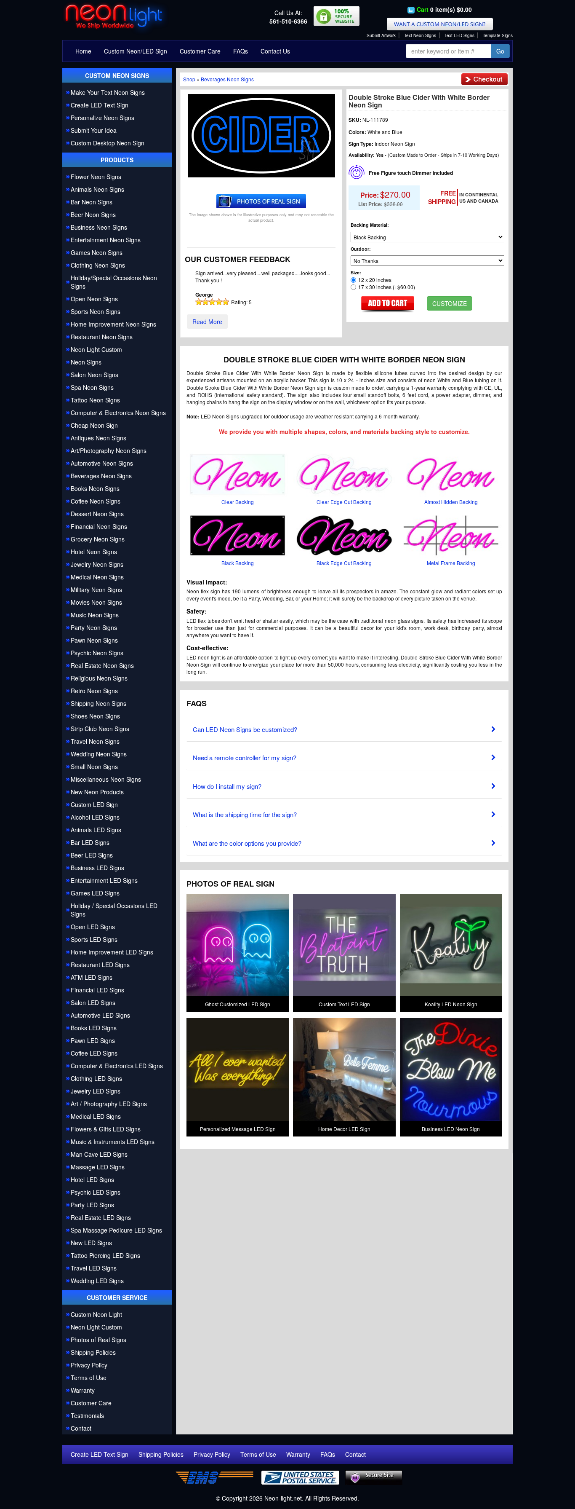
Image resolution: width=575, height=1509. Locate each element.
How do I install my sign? (227, 786)
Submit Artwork (381, 35)
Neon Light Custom (96, 1327)
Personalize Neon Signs (102, 117)
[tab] (344, 727)
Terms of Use (88, 1377)
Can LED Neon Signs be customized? (245, 729)
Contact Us (275, 51)
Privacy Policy (89, 1365)
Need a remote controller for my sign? (244, 757)
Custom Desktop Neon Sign (107, 143)
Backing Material (369, 225)
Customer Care (200, 51)
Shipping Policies (93, 1352)
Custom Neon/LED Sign (135, 51)
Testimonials (87, 1415)
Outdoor (360, 249)
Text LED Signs (459, 35)
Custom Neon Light (96, 1314)
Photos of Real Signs (98, 1339)
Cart (423, 9)
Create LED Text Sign (99, 105)
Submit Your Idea (94, 130)
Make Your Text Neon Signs (108, 92)
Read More (207, 321)
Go (500, 51)
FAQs (240, 51)
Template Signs (498, 35)
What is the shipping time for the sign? (245, 814)
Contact (81, 1428)
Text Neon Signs (420, 35)
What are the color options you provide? (247, 843)
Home (83, 51)
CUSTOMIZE (449, 303)
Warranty (83, 1390)
